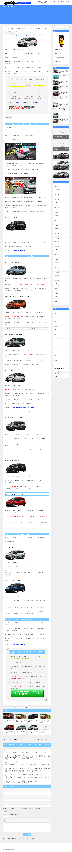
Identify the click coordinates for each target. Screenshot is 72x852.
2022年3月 (57, 241)
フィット (56, 350)
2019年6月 (57, 304)
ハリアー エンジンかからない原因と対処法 (10, 739)
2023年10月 (57, 191)
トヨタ (56, 334)
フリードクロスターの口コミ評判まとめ (8, 721)
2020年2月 (57, 283)
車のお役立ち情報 (58, 373)
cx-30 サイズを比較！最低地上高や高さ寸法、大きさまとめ (63, 93)
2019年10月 (57, 293)
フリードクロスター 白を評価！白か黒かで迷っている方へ (32, 732)
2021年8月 (57, 254)
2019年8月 (57, 298)
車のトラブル (57, 376)
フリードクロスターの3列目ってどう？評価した (20, 732)
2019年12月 (57, 288)
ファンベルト (57, 347)
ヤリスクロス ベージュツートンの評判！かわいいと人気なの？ (63, 82)
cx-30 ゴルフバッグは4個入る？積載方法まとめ (63, 98)
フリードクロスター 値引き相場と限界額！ (9, 732)
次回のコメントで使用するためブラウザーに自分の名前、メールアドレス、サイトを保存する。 (23, 808)
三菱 (56, 358)
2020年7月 (57, 272)
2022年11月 (57, 220)
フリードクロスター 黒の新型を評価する (33, 721)
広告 (56, 363)
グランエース (57, 318)
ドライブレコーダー (58, 339)
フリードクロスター (58, 352)
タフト (56, 329)
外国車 (56, 360)
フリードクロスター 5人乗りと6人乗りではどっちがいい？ (44, 721)
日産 (56, 365)
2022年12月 (57, 217)
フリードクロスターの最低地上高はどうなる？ (45, 732)
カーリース (57, 316)
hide (11, 117)
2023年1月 (57, 215)
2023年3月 (57, 210)
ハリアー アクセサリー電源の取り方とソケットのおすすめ (63, 87)
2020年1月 (57, 285)
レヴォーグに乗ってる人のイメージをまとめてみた (63, 109)
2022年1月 (57, 246)
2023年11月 (57, 189)
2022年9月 (57, 225)
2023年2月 (57, 212)
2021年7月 (57, 257)
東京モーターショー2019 (59, 368)
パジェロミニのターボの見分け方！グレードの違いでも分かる (63, 104)
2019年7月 (57, 301)
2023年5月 (57, 204)
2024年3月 (57, 183)
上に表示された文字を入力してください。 (11, 814)
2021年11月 (57, 251)
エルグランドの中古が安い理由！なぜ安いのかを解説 (63, 115)
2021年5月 (57, 262)
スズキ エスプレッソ (58, 324)
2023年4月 (57, 207)
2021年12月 (57, 249)
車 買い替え (57, 371)
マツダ (56, 355)
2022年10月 (57, 223)
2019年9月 (57, 296)
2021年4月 (57, 264)
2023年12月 (57, 186)
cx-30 (56, 311)
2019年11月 (57, 291)
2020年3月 (57, 280)
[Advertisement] (36, 16)
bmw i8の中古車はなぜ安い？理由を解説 (61, 177)
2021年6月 (57, 259)
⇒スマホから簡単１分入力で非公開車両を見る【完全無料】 (24, 102)
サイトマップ (10, 6)
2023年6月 (57, 202)
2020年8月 (57, 270)
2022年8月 (57, 228)
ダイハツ (56, 331)
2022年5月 (57, 236)
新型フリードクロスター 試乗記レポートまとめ (21, 721)
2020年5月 (57, 275)
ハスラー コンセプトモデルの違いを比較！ (43, 739)
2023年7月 (57, 199)
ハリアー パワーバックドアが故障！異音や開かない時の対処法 (63, 71)
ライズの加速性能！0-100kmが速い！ (63, 76)
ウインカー (57, 313)
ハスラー (56, 342)
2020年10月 (57, 267)
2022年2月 (57, 244)
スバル (56, 326)
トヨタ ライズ (57, 337)
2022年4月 (57, 238)
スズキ (56, 321)
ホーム (4, 6)
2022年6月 (57, 233)
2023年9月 (57, 194)
